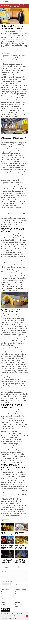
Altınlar (17, 598)
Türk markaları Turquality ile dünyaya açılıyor (18, 5)
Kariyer (17, 591)
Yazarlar (3, 602)
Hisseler (17, 602)
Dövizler (17, 600)
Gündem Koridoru (20, 589)
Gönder (5, 584)
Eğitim (2, 596)
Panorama (18, 594)
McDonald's (5, 520)
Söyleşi (3, 598)
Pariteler (17, 606)
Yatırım (3, 600)
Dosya (2, 594)
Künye (3, 604)
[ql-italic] (14, 584)
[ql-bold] (12, 584)
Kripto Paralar (19, 604)
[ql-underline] (16, 584)
